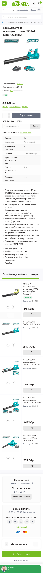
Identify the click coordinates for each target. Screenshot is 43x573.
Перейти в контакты (21, 496)
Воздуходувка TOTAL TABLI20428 (31, 323)
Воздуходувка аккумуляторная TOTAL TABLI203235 (32, 400)
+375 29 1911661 (22, 492)
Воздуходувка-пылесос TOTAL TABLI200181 (30, 438)
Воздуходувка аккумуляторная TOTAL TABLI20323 (31, 362)
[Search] (4, 17)
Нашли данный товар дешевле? (15, 106)
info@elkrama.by (21, 527)
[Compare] (13, 307)
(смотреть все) (26, 132)
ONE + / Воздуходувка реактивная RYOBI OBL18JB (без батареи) (30, 289)
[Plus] (9, 114)
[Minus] (9, 117)
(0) (11, 91)
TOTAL (20, 83)
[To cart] (32, 314)
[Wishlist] (8, 307)
